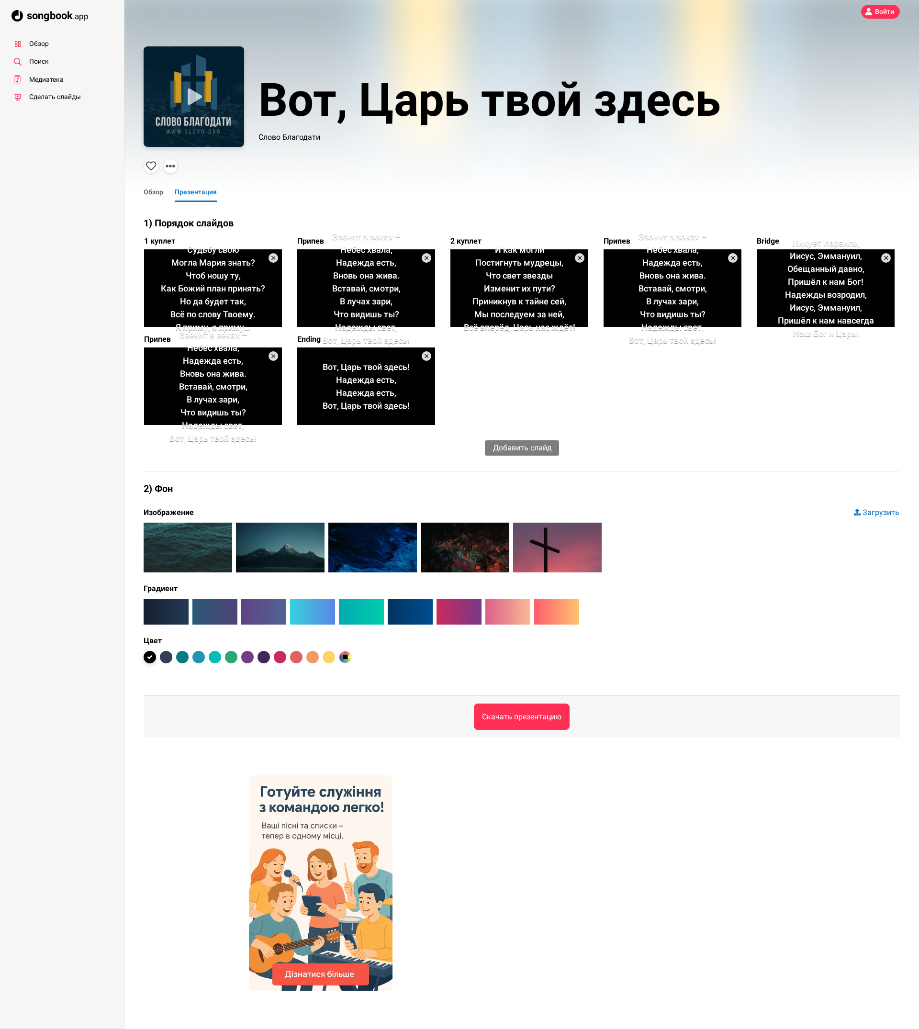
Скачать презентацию (521, 716)
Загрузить (881, 512)
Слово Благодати (289, 137)
